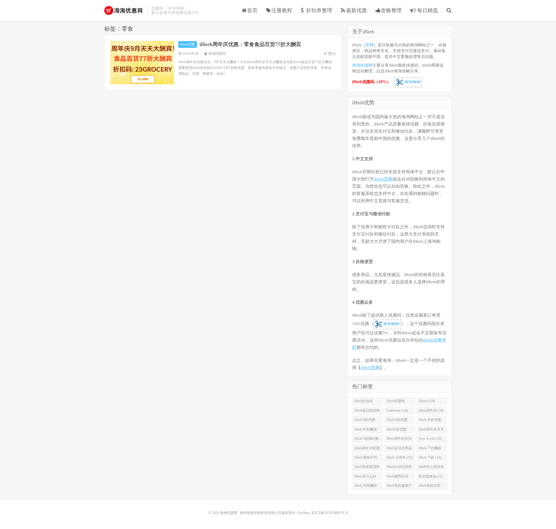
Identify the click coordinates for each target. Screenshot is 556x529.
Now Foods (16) (430, 439)
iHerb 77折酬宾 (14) (430, 449)
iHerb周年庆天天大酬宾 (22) (431, 430)
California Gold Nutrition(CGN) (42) (398, 411)
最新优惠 (356, 10)
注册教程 (281, 10)
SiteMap (303, 513)
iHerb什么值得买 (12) (431, 468)
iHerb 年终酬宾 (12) (365, 487)
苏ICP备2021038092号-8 (330, 513)
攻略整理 (391, 10)
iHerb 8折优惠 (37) (397, 421)
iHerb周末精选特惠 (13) (367, 468)
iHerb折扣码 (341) (363, 402)
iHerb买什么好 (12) (365, 477)
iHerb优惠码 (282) (396, 402)
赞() (332, 54)
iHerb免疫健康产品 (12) (399, 487)
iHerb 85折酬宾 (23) (365, 430)
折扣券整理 (319, 10)
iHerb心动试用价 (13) (399, 468)
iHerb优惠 (187, 44)
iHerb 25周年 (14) (399, 457)
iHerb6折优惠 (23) (397, 430)
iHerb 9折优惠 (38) (364, 421)
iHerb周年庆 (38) (431, 410)
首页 (252, 10)
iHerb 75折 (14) (430, 457)
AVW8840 (411, 82)
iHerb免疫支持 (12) (429, 487)
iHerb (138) (427, 401)
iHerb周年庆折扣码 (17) (399, 440)
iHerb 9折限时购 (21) (366, 440)
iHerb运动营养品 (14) (399, 449)
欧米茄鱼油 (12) (431, 476)
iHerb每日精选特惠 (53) (367, 411)
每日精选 (427, 10)
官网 (369, 45)
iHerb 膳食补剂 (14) (365, 458)
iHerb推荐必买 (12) (397, 477)
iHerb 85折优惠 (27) (430, 421)
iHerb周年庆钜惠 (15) (367, 449)
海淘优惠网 (124, 10)
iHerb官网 (383, 179)
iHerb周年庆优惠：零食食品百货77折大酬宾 (250, 44)
